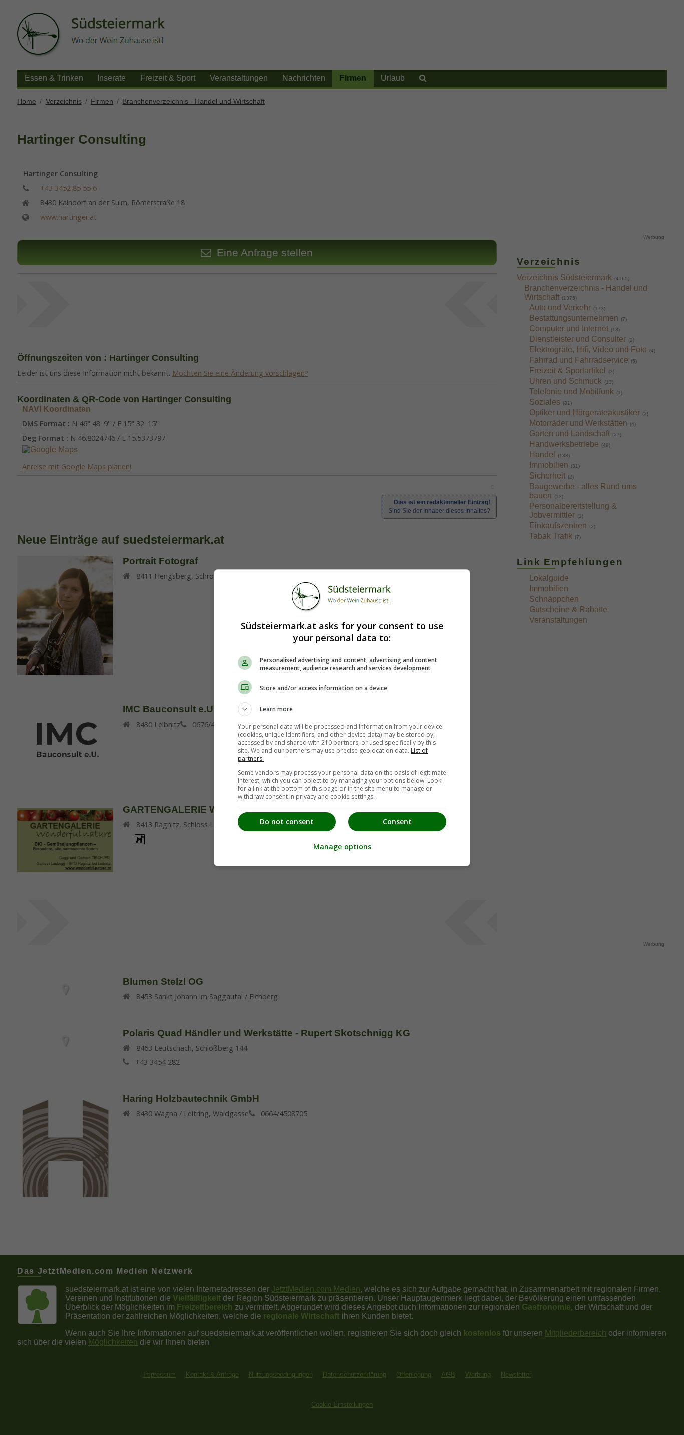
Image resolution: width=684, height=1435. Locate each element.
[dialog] (342, 717)
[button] (342, 709)
